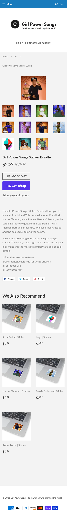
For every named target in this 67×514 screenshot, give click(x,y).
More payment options (16, 194)
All (15, 56)
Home (5, 56)
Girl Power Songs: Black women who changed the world (36, 498)
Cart (62, 4)
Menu (10, 4)
